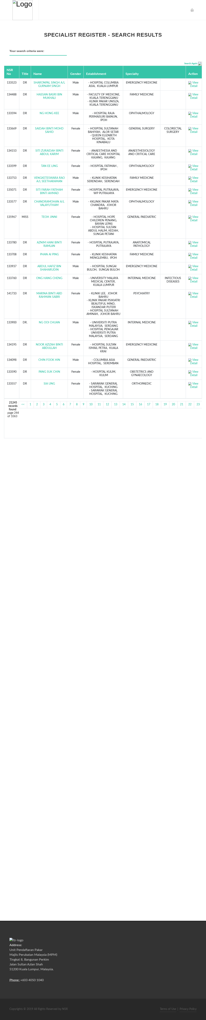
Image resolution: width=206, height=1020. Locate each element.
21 (181, 404)
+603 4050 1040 (32, 980)
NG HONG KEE (49, 113)
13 (115, 404)
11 (99, 404)
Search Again (190, 63)
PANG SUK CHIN (49, 371)
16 (140, 404)
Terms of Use (168, 1009)
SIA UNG (49, 383)
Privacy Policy (188, 1009)
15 (132, 404)
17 (148, 404)
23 (198, 404)
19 (165, 404)
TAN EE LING (49, 166)
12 (107, 404)
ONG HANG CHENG (49, 278)
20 (173, 404)
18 (157, 404)
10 (91, 404)
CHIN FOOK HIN (49, 360)
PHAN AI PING (49, 254)
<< (23, 404)
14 (124, 404)
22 (190, 404)
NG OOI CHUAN (49, 322)
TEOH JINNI (49, 217)
